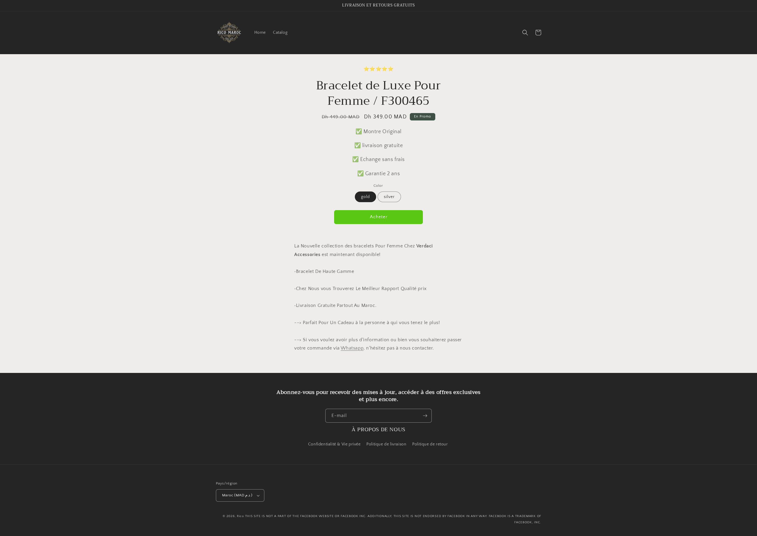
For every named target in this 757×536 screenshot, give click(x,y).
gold (365, 196)
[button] (525, 32)
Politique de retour (430, 444)
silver (389, 196)
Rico (240, 516)
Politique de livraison (386, 444)
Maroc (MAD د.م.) (237, 495)
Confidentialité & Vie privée (334, 444)
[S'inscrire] (424, 416)
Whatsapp (352, 348)
